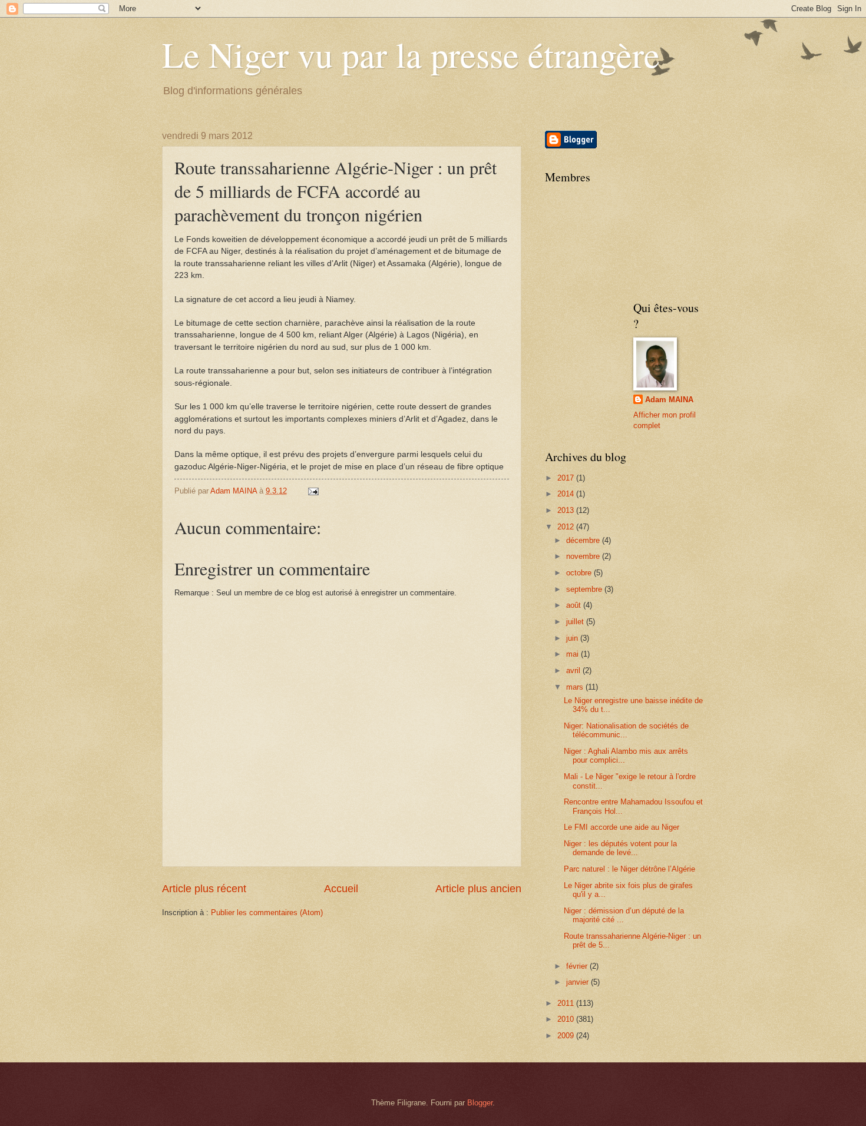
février (578, 966)
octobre (580, 572)
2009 (566, 1035)
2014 (566, 493)
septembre (585, 589)
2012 (566, 526)
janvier (578, 982)
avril (574, 670)
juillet (576, 621)
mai (573, 654)
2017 (566, 477)
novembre (584, 556)
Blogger (480, 1102)
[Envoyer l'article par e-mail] (313, 490)
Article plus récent (204, 889)
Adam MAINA (669, 399)
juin (573, 638)
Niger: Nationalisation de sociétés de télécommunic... (626, 730)
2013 (566, 510)
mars (576, 687)
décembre (584, 540)
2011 (566, 1003)
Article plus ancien (478, 889)
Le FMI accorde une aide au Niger (621, 827)
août (574, 605)
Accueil (341, 889)
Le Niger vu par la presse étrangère (411, 54)
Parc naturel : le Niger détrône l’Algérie (629, 869)
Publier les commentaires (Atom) (267, 912)
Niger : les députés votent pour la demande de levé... (620, 848)
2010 (566, 1019)
